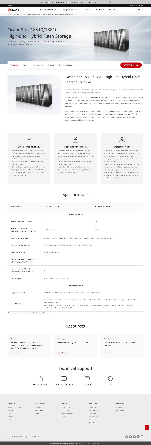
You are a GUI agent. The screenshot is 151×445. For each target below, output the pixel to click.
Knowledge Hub (93, 416)
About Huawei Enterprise (14, 407)
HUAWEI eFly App (34, 436)
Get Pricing (38, 407)
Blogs (90, 419)
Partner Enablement (67, 413)
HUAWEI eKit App (17, 436)
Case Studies (92, 407)
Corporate (119, 407)
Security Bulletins (121, 410)
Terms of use (96, 443)
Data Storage (16, 14)
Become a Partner (67, 407)
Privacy (88, 443)
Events (9, 413)
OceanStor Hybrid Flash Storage (31, 14)
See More (10, 419)
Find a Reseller (39, 410)
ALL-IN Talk (92, 423)
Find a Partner (66, 410)
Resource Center (93, 410)
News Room (11, 410)
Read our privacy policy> (98, 2)
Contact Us (11, 416)
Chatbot (37, 413)
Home (9, 14)
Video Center (92, 413)
